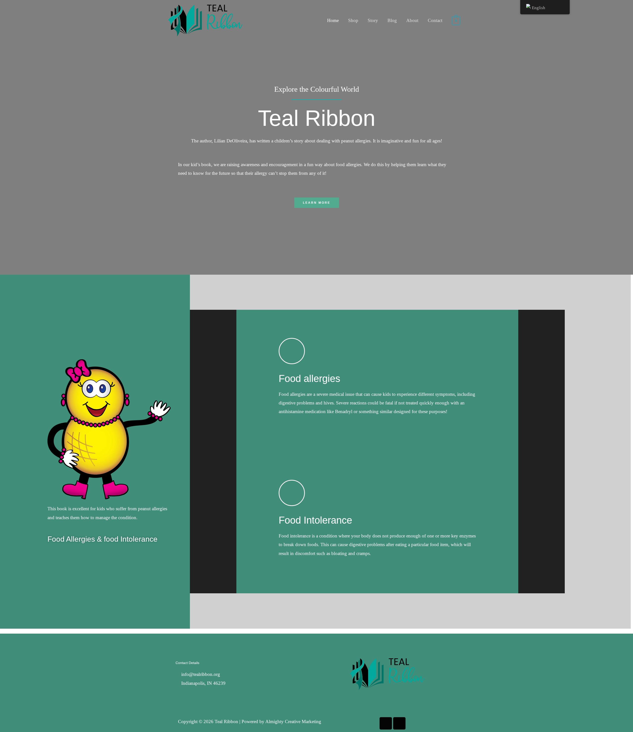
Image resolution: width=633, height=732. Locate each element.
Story (373, 20)
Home (333, 20)
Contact (435, 20)
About (412, 20)
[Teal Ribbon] (205, 19)
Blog (392, 20)
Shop (353, 20)
